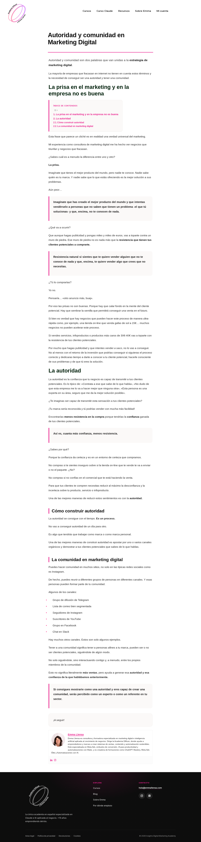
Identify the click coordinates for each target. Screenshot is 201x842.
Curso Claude (105, 11)
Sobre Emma (143, 11)
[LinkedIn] (149, 796)
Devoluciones (64, 836)
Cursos (87, 11)
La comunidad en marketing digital (75, 126)
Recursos (124, 11)
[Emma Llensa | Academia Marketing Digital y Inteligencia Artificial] (17, 12)
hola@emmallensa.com (150, 787)
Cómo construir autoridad (70, 122)
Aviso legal (29, 836)
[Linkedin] (51, 760)
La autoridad (63, 118)
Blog (95, 794)
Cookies (77, 836)
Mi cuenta (162, 11)
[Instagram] (55, 760)
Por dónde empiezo (102, 805)
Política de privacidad (46, 836)
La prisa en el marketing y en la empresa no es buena (87, 114)
